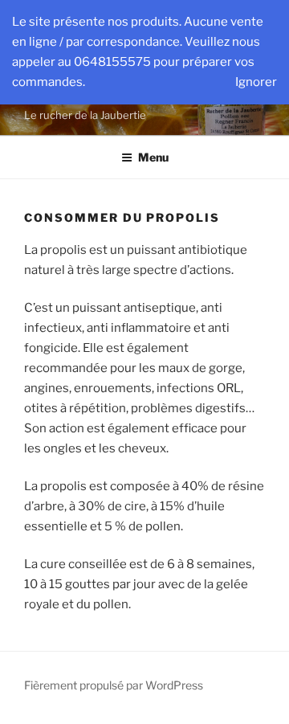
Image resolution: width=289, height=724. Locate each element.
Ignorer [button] (256, 82)
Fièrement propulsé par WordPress (113, 685)
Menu (153, 157)
